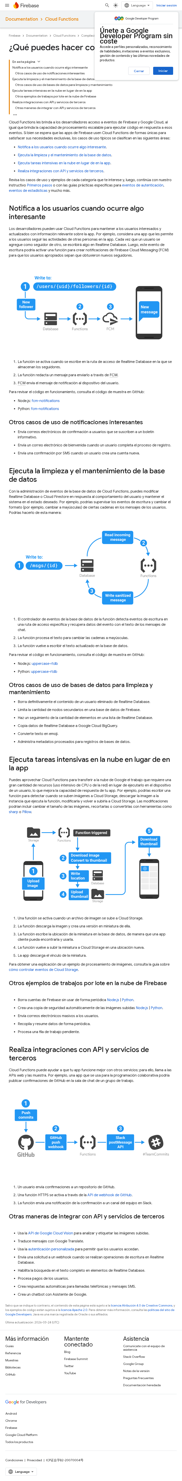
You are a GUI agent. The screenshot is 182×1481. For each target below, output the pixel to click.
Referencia (13, 1353)
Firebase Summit (76, 1359)
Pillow (26, 812)
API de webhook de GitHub (109, 1195)
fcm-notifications (46, 401)
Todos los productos (19, 1442)
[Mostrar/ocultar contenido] (39, 61)
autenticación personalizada (51, 1249)
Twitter (69, 1366)
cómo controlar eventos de (43, 970)
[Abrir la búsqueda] (107, 5)
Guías (9, 1346)
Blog (67, 1352)
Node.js (113, 1000)
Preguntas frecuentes (138, 1378)
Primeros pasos (39, 185)
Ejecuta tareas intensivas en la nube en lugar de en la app (64, 163)
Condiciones (14, 1460)
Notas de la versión (136, 1371)
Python (127, 1000)
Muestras (11, 1360)
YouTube (70, 1373)
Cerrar (139, 71)
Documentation (21, 19)
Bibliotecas (12, 1367)
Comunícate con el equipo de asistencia (144, 1348)
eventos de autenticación (142, 185)
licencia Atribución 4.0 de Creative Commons (141, 1305)
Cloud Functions (62, 19)
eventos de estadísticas (28, 190)
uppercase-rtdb (45, 663)
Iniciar (163, 71)
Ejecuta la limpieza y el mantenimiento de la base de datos (64, 155)
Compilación (89, 36)
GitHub (10, 1374)
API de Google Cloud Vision (50, 1233)
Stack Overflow (134, 1357)
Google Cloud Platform (21, 1435)
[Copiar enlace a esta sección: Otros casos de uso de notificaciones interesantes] (147, 423)
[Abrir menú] (7, 5)
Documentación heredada (142, 1385)
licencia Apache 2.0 (74, 1310)
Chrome (11, 1421)
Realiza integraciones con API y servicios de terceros (60, 171)
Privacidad (34, 1460)
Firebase (14, 36)
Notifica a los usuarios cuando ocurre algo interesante (62, 147)
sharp (13, 812)
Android (11, 1414)
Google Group (133, 1364)
